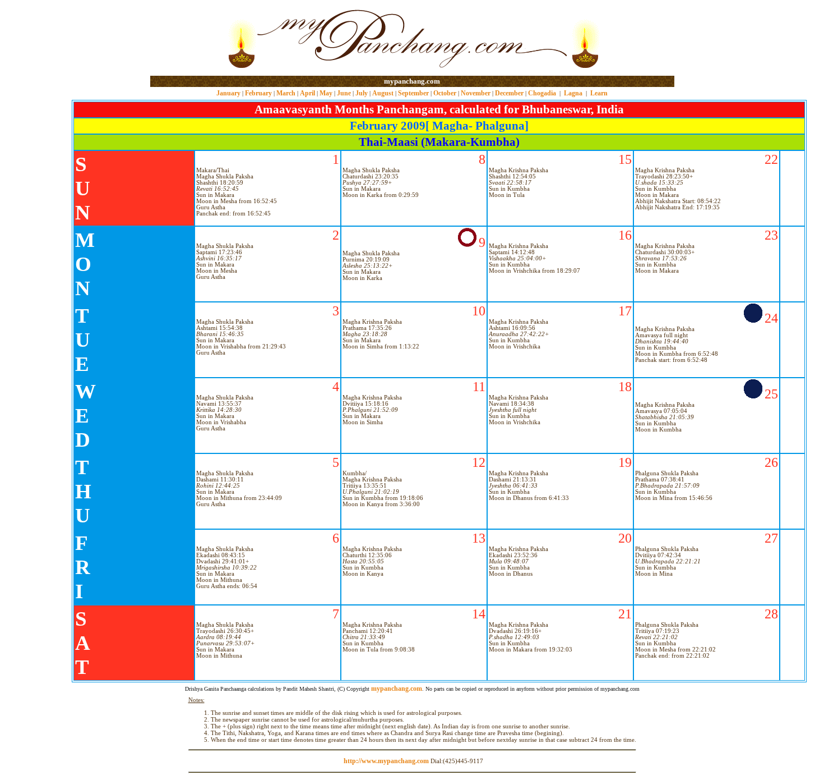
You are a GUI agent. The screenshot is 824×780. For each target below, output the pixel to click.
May (326, 93)
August (383, 93)
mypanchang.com (412, 81)
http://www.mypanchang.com (386, 761)
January (228, 93)
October (444, 93)
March (285, 93)
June (344, 93)
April (307, 93)
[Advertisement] (186, 38)
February (258, 93)
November (475, 93)
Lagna (573, 93)
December (509, 93)
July (361, 93)
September (413, 93)
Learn (599, 93)
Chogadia (542, 93)
